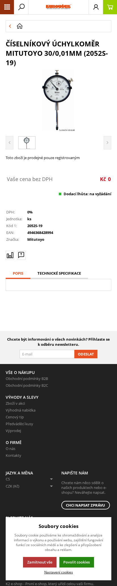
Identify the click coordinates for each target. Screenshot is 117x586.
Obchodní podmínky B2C (27, 385)
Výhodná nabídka (20, 410)
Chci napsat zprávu (85, 505)
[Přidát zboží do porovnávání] (10, 255)
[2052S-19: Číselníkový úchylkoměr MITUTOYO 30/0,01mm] (58, 100)
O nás (10, 448)
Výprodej (13, 430)
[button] (7, 7)
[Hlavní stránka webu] (62, 26)
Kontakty (13, 455)
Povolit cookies (76, 562)
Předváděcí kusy (19, 423)
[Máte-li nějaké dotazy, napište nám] (21, 255)
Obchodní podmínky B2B (27, 378)
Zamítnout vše (39, 562)
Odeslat (86, 354)
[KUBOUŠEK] (58, 7)
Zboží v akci (15, 403)
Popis (18, 273)
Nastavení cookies (58, 572)
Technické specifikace (59, 273)
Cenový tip (15, 417)
